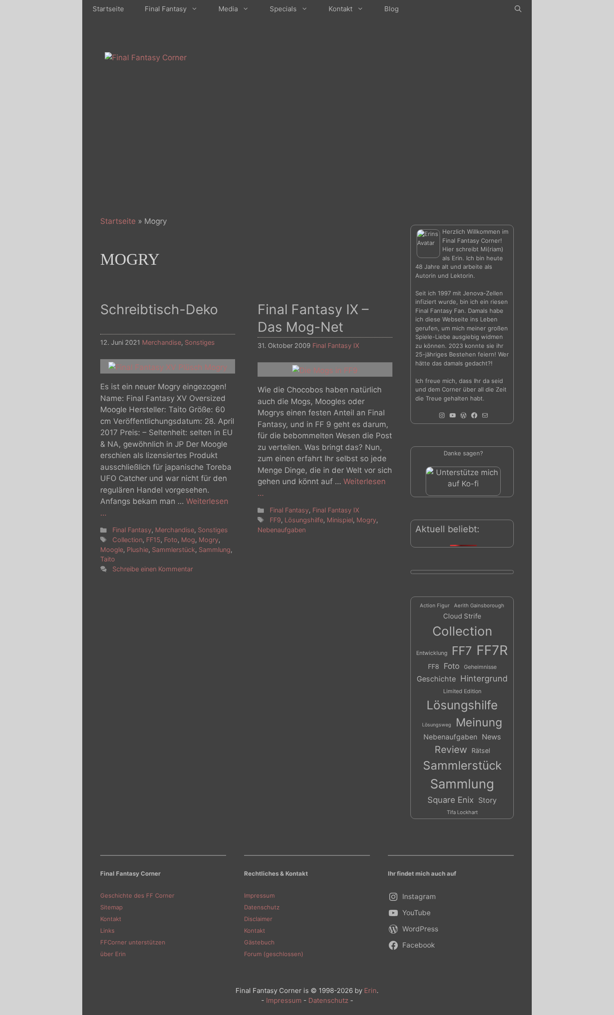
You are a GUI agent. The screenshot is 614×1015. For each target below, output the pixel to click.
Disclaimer (258, 918)
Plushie (137, 549)
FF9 (275, 520)
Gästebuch (259, 942)
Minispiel (340, 520)
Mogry (208, 539)
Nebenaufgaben (282, 530)
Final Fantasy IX (335, 345)
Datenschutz (262, 907)
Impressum (259, 895)
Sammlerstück (173, 549)
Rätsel (481, 750)
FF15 (153, 539)
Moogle (111, 549)
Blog (391, 8)
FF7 (462, 651)
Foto (171, 539)
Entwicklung (431, 653)
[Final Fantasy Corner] (146, 57)
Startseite (108, 8)
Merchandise (161, 342)
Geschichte (436, 678)
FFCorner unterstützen (132, 942)
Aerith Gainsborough (479, 605)
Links (107, 930)
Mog (188, 539)
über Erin (113, 953)
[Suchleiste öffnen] (518, 9)
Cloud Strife (462, 616)
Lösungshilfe (304, 520)
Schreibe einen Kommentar (152, 569)
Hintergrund (483, 678)
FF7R (492, 650)
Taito (107, 559)
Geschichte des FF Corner (137, 895)
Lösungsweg (436, 725)
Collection (127, 539)
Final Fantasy (166, 8)
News (491, 736)
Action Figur (434, 605)
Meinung (479, 722)
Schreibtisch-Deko (159, 309)
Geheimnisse (480, 666)
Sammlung (215, 549)
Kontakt (340, 8)
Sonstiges (200, 342)
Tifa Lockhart (462, 812)
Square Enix (450, 800)
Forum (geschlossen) (273, 953)
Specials (283, 8)
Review (451, 749)
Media (228, 8)
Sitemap (111, 907)
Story (487, 800)
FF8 (433, 666)
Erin (370, 990)
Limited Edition (462, 691)
